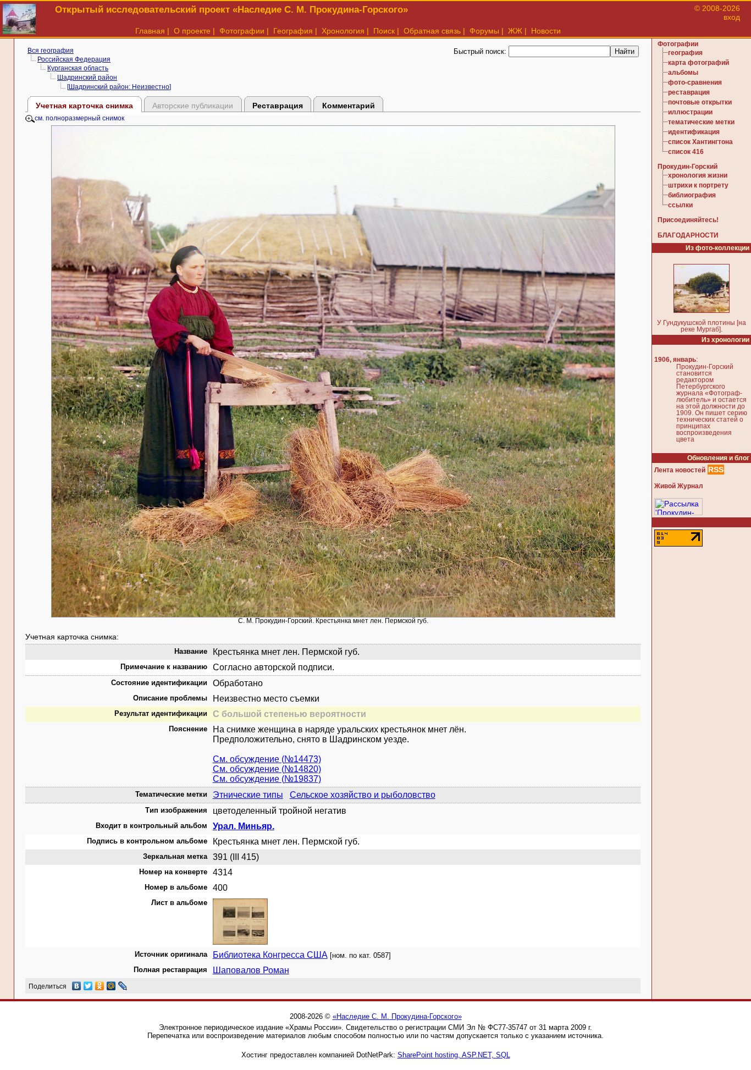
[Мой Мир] (111, 986)
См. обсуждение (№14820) (267, 769)
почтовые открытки (700, 102)
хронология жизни (697, 175)
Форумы (484, 30)
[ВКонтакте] (76, 986)
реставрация (689, 92)
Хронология (343, 30)
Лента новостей (679, 470)
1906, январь (675, 359)
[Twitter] (88, 986)
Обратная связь (432, 30)
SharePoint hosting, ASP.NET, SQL (453, 1055)
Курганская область (77, 68)
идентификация (694, 132)
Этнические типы (248, 794)
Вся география (50, 50)
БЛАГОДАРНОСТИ (688, 235)
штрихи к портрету (698, 185)
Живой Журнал (678, 486)
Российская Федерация (74, 59)
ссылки (680, 205)
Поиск (384, 30)
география (685, 52)
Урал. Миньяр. (243, 826)
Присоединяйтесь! (688, 220)
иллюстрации (690, 112)
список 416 (686, 151)
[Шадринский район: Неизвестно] (119, 87)
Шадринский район (87, 77)
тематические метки (701, 122)
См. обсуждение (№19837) (267, 779)
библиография (692, 195)
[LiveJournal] (123, 986)
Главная (150, 30)
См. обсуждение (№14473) (267, 759)
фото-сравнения (695, 82)
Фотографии (241, 30)
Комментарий (348, 105)
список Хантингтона (700, 142)
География (293, 30)
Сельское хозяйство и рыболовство (362, 794)
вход (732, 17)
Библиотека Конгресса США (270, 954)
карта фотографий (698, 62)
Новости (546, 30)
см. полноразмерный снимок (79, 118)
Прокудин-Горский (687, 166)
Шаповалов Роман (251, 970)
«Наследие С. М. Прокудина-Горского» (397, 1016)
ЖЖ (515, 30)
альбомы (683, 72)
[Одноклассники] (100, 986)
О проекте (192, 30)
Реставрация (277, 105)
